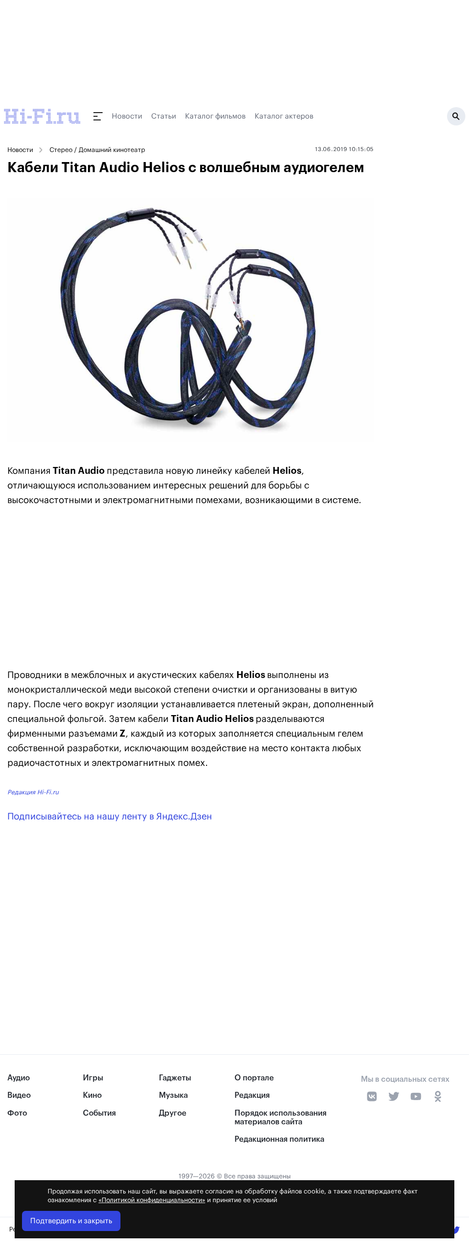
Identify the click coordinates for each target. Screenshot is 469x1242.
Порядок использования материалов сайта (280, 1117)
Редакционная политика (279, 1139)
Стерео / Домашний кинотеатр (97, 150)
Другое (172, 1113)
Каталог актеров (284, 116)
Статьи (163, 116)
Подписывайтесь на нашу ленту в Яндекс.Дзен (109, 816)
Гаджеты (175, 1078)
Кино (92, 1095)
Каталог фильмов (215, 116)
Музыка (173, 1095)
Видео (19, 1095)
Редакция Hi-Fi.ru (33, 792)
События (99, 1113)
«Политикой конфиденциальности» (151, 1200)
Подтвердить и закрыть (71, 1221)
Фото (17, 1113)
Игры (93, 1078)
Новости (127, 116)
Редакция (252, 1095)
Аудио (18, 1078)
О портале (254, 1078)
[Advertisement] (190, 589)
